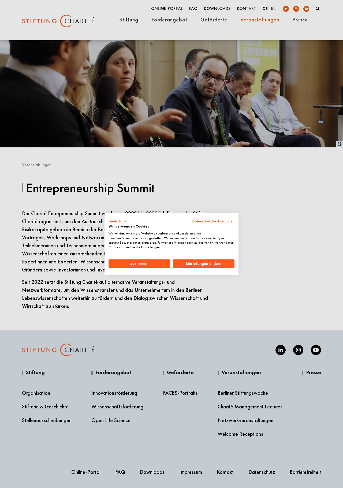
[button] (118, 221)
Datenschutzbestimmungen (213, 221)
